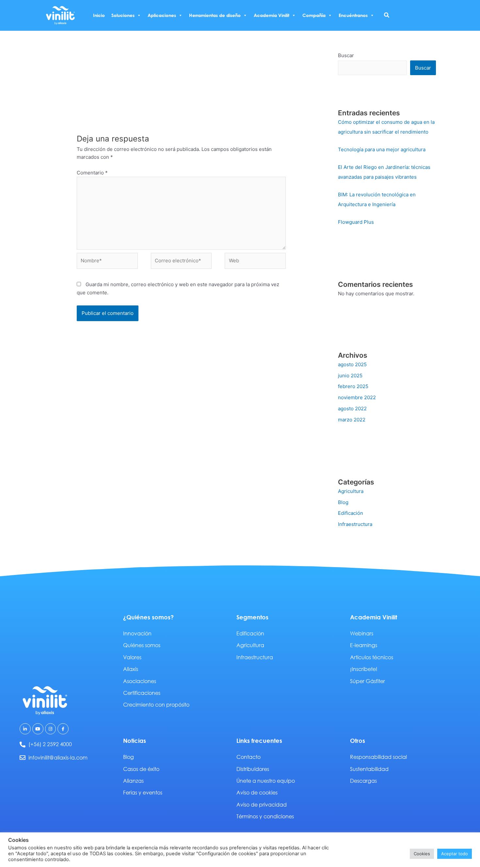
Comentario (92, 173)
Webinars (361, 633)
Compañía (314, 15)
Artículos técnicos (371, 657)
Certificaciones (141, 692)
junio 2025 (350, 375)
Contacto (248, 756)
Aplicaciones (162, 15)
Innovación (137, 633)
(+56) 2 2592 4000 (50, 744)
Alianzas (133, 780)
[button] (387, 15)
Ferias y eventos (142, 792)
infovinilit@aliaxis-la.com (58, 757)
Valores (132, 657)
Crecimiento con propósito (156, 704)
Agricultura (350, 491)
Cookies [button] (422, 853)
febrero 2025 (353, 386)
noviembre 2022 (357, 397)
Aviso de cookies (257, 792)
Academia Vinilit (271, 15)
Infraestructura (355, 524)
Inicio (99, 15)
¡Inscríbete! (363, 668)
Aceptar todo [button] (454, 853)
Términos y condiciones (265, 816)
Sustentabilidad (369, 768)
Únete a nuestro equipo (265, 780)
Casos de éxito (141, 768)
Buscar (346, 55)
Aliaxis (130, 668)
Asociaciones (139, 681)
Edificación (350, 513)
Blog (343, 502)
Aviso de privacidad (261, 804)
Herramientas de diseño (215, 15)
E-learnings (363, 645)
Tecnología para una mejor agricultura (381, 149)
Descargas (363, 780)
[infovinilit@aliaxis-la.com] (22, 758)
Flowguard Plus (356, 222)
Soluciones (123, 15)
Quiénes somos (141, 645)
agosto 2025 (352, 364)
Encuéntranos (353, 15)
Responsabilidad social (378, 756)
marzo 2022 (351, 420)
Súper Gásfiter (367, 681)
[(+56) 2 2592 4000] (22, 744)
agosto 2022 (352, 408)
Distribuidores (252, 768)
